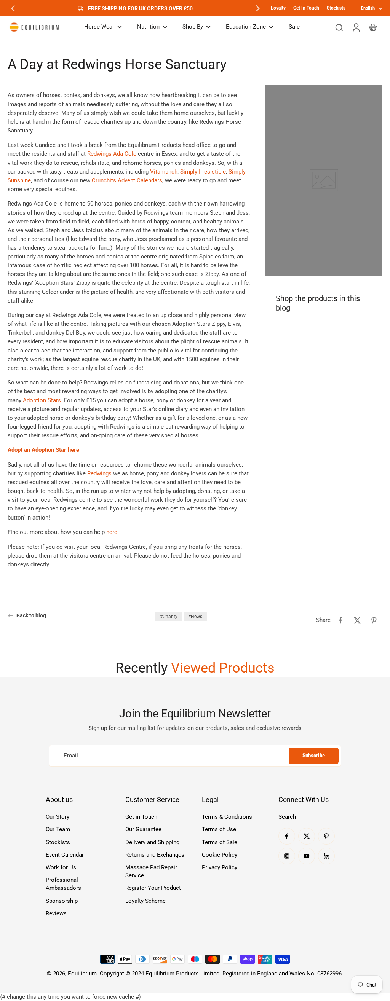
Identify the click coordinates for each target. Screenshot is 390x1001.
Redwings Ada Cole (111, 153)
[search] (339, 27)
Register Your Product (153, 888)
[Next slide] (258, 8)
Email (71, 755)
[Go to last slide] (13, 8)
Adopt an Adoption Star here (43, 449)
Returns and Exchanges (154, 854)
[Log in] (355, 27)
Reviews (56, 913)
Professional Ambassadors (63, 884)
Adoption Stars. (42, 400)
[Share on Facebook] (340, 620)
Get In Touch (306, 8)
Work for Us (61, 867)
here (111, 532)
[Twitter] (306, 836)
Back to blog (31, 615)
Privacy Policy (219, 867)
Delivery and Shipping (152, 842)
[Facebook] (286, 836)
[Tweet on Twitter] (357, 620)
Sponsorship (62, 900)
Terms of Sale (219, 842)
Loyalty (278, 8)
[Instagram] (286, 856)
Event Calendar (65, 854)
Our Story (57, 816)
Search (287, 816)
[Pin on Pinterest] (374, 620)
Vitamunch (163, 171)
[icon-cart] (372, 27)
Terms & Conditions (227, 816)
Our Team (58, 829)
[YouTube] (306, 856)
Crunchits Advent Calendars (127, 180)
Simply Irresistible (203, 171)
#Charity (168, 616)
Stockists (336, 8)
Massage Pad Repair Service (151, 871)
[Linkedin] (326, 856)
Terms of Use (219, 829)
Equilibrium (82, 973)
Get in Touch (141, 816)
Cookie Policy (219, 854)
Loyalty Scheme (145, 900)
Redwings (99, 473)
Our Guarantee (143, 829)
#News (195, 616)
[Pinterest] (326, 836)
